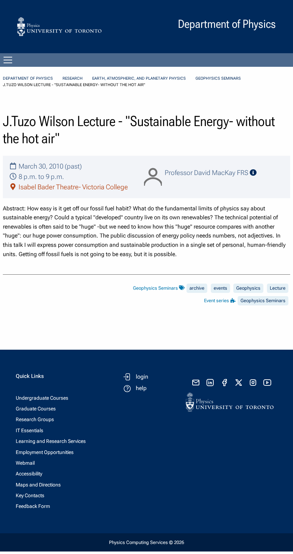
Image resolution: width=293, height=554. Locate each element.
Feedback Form (33, 506)
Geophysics (248, 288)
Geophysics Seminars (218, 78)
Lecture (277, 288)
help (141, 388)
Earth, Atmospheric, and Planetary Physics (139, 78)
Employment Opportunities (45, 452)
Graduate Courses (36, 408)
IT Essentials (29, 430)
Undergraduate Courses (42, 398)
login (142, 376)
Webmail (25, 463)
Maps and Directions (38, 485)
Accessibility (29, 473)
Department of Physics (28, 78)
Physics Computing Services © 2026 (146, 542)
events (220, 288)
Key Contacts (30, 495)
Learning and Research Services (51, 441)
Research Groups (35, 419)
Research (73, 78)
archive (196, 288)
